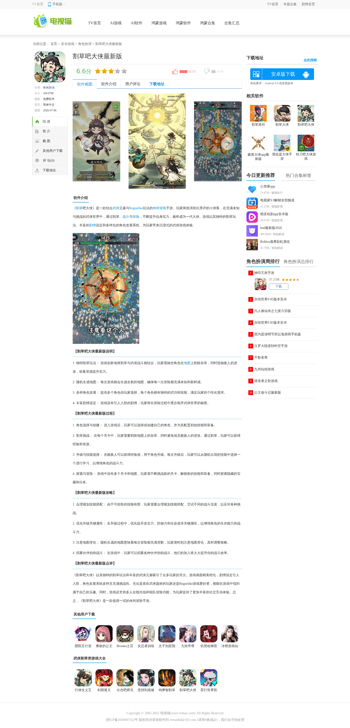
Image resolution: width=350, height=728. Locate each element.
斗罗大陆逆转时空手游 (271, 346)
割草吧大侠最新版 (188, 691)
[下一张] (199, 141)
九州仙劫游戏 (264, 369)
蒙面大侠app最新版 (258, 157)
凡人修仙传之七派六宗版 (272, 311)
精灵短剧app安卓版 (274, 214)
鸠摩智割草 (167, 690)
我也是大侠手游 (282, 156)
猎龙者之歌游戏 (266, 381)
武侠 (116, 208)
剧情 (92, 225)
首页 (53, 44)
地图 (187, 363)
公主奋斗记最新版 (267, 392)
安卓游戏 (67, 44)
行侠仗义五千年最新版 (83, 691)
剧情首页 (308, 4)
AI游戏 (116, 23)
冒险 (136, 216)
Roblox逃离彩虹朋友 (275, 241)
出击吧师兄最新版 (125, 691)
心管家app (267, 186)
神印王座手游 (264, 273)
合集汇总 (232, 23)
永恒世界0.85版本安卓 (270, 299)
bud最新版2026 (271, 228)
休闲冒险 (159, 208)
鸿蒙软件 (183, 23)
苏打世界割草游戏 (208, 691)
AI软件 (136, 23)
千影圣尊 (261, 357)
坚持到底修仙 (146, 691)
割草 (79, 208)
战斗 (126, 216)
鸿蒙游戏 (159, 23)
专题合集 (290, 4)
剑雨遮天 (104, 690)
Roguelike (136, 208)
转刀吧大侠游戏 (306, 156)
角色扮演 (84, 44)
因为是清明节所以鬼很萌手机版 (277, 334)
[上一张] (115, 141)
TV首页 (37, 4)
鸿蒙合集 (207, 23)
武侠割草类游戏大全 (90, 658)
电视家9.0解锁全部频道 (277, 200)
